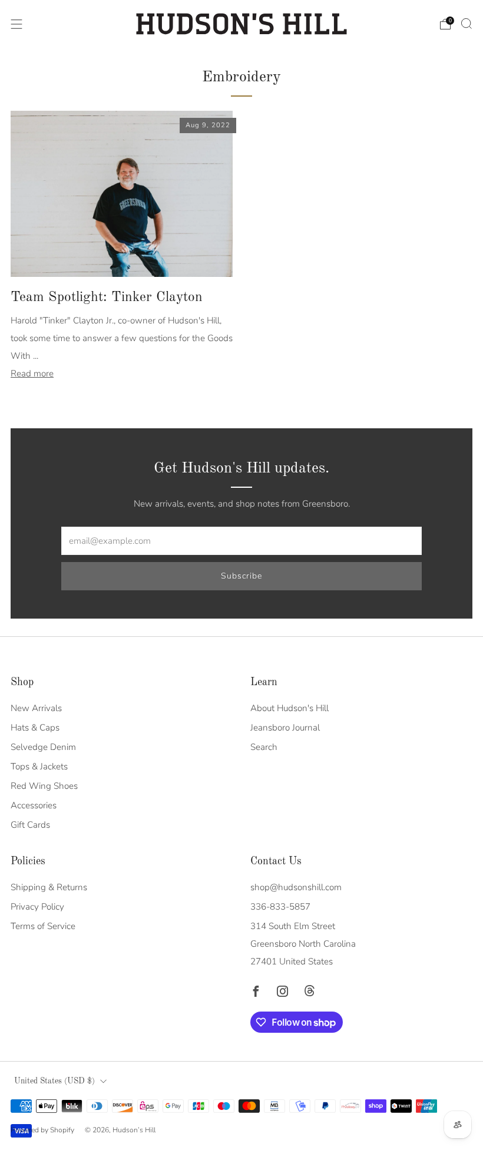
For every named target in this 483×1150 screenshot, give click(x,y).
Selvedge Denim (43, 747)
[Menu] (16, 24)
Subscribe (241, 575)
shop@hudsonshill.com (296, 887)
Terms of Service (43, 926)
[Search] (466, 23)
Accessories (34, 805)
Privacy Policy (37, 907)
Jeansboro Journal (285, 727)
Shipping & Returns (49, 887)
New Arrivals (36, 708)
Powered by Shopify (42, 1130)
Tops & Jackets (39, 766)
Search (263, 747)
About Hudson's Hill (289, 708)
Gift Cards (30, 825)
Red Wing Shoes (44, 786)
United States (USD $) (54, 1081)
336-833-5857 (280, 907)
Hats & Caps (35, 727)
